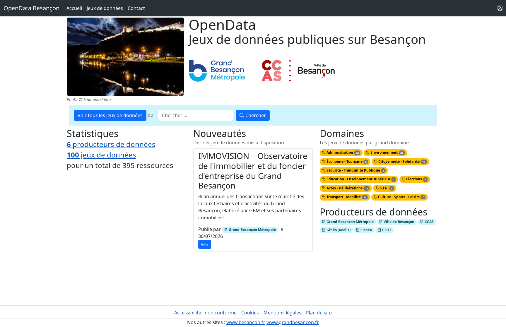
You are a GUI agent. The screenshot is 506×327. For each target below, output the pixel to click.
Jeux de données (105, 8)
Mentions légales (282, 312)
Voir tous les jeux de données (110, 115)
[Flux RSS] (500, 8)
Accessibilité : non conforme (205, 312)
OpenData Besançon (31, 8)
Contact (136, 8)
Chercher (255, 115)
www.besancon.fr (245, 322)
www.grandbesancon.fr (292, 322)
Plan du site (319, 312)
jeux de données (101, 155)
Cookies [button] (250, 312)
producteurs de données (111, 144)
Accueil (74, 8)
